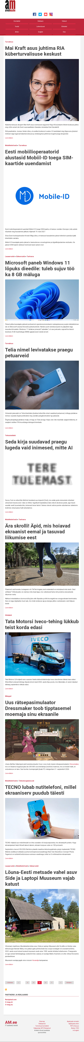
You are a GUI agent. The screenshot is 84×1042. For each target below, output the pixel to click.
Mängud (8, 696)
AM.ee (11, 1022)
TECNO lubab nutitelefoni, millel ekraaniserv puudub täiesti (40, 790)
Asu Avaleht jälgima (6, 989)
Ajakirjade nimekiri (73, 1021)
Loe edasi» (9, 138)
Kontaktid (17, 21)
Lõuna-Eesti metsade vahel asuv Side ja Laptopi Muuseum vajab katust (41, 878)
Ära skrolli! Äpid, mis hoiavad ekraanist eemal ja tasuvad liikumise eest (37, 531)
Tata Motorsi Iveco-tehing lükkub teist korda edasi (42, 624)
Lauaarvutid (9, 256)
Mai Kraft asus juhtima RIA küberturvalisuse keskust (35, 51)
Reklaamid (42, 1023)
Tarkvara (30, 256)
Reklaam (40, 21)
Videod (64, 21)
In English (76, 1030)
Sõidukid (64, 26)
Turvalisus (9, 42)
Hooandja (35, 960)
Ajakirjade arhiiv (74, 1023)
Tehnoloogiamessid (26, 781)
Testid (17, 26)
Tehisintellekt (10, 435)
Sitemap (42, 1021)
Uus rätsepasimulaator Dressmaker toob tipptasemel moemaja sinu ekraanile (38, 708)
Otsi (64, 32)
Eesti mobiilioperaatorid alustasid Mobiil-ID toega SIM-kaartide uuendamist (39, 157)
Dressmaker (74, 764)
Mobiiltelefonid (11, 145)
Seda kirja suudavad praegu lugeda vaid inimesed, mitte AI (39, 445)
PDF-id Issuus (74, 1026)
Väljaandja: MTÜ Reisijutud (42, 1028)
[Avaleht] (10, 6)
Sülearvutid (20, 256)
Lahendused (40, 26)
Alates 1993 (75, 1028)
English (40, 32)
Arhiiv (17, 32)
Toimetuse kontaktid (42, 1026)
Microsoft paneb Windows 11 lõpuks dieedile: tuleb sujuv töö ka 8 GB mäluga (39, 268)
